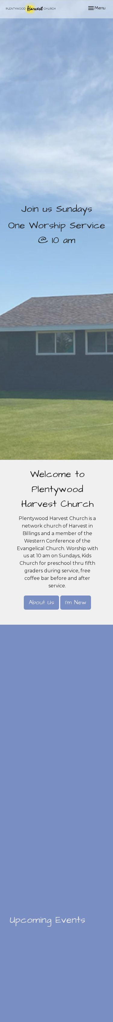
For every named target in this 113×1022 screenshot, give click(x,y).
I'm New (75, 602)
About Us (41, 602)
